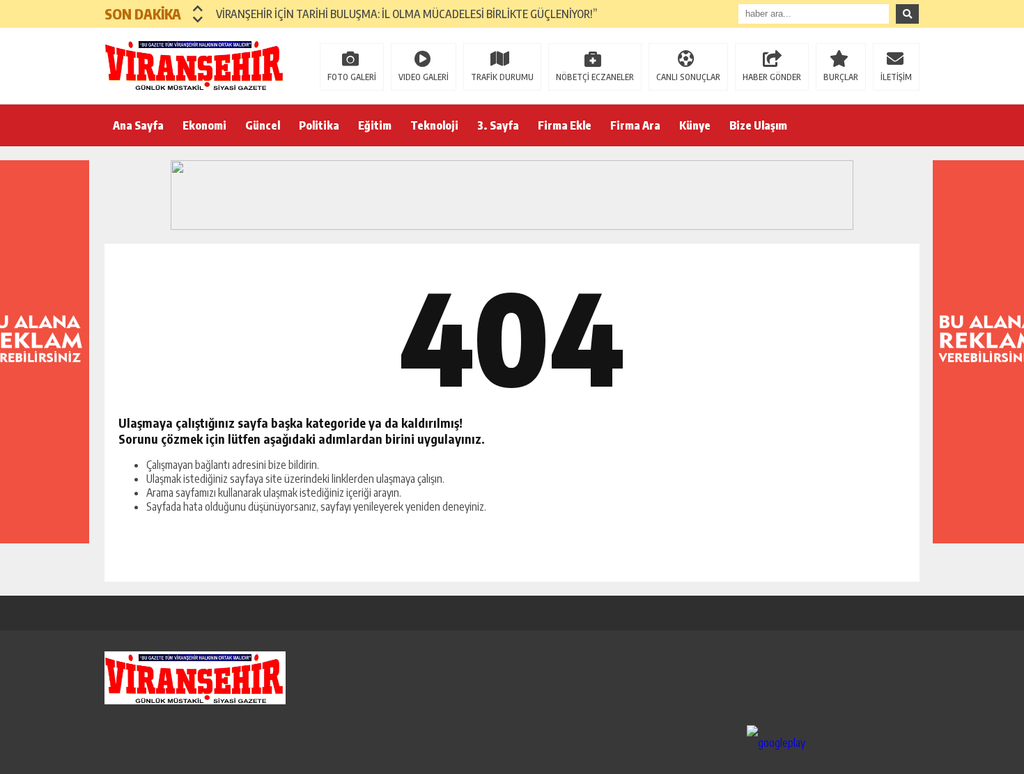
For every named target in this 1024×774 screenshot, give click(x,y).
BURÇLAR (840, 77)
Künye (695, 125)
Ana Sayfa (138, 125)
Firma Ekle (564, 125)
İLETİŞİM (896, 77)
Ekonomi (204, 125)
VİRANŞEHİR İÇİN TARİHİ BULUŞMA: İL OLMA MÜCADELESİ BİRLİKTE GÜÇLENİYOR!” (406, 14)
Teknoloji (434, 125)
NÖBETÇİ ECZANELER (595, 77)
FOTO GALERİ (351, 77)
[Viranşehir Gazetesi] (195, 64)
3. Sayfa (498, 125)
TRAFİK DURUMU (502, 77)
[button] (198, 8)
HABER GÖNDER (772, 77)
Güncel (262, 125)
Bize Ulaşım (758, 125)
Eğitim (374, 125)
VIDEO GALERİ (423, 77)
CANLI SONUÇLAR (688, 77)
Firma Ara (635, 125)
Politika (319, 125)
